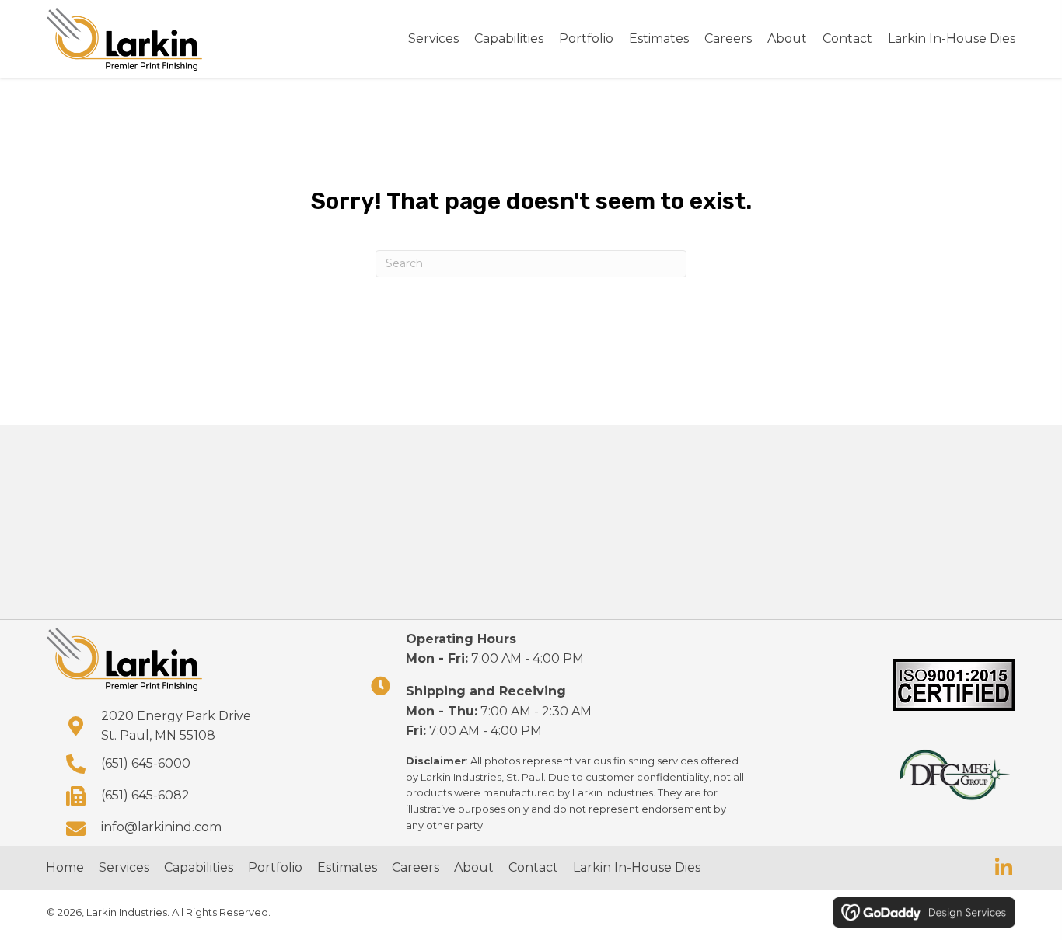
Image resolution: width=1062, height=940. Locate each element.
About (474, 867)
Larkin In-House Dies (636, 867)
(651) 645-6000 (145, 763)
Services (124, 867)
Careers (415, 867)
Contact (533, 867)
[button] (1003, 867)
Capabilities (198, 867)
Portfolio (275, 867)
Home (65, 867)
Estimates (347, 867)
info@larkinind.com (161, 827)
